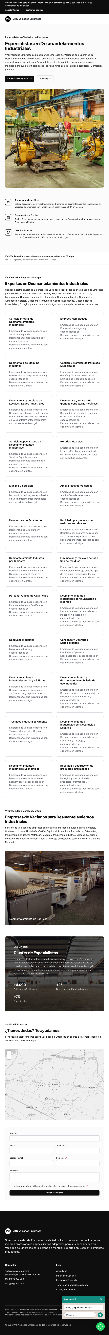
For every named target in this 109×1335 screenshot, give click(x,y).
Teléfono (61, 1145)
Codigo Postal (17, 1158)
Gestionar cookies (34, 10)
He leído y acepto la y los (50, 1186)
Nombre (14, 1133)
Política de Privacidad (42, 1186)
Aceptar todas (12, 10)
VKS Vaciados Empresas (26, 18)
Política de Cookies (66, 1275)
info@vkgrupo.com (14, 1283)
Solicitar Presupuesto (18, 78)
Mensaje (14, 1170)
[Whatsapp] (100, 1326)
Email (13, 1145)
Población (61, 1158)
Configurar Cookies (66, 1289)
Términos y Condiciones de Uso (72, 1186)
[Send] (100, 1314)
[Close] (101, 1299)
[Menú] (102, 19)
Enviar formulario (54, 1192)
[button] (54, 1084)
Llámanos (43, 78)
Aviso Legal (62, 1271)
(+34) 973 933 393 (14, 1278)
